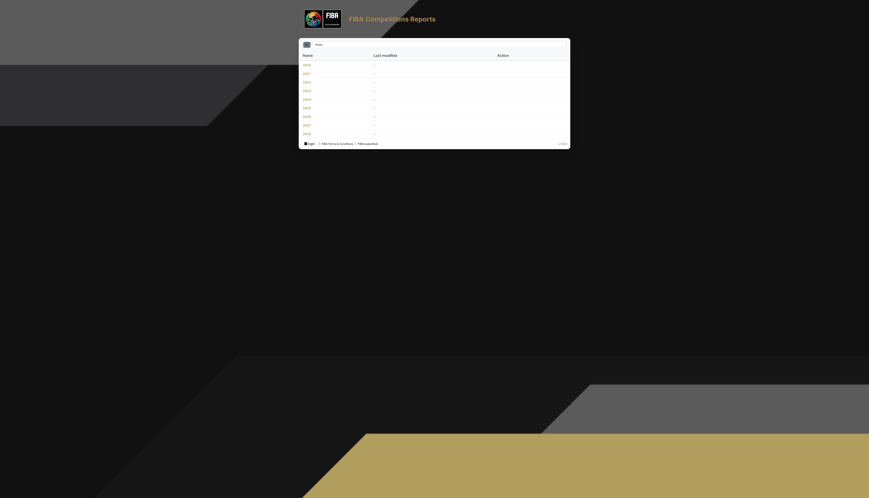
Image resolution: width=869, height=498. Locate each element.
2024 (307, 99)
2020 (307, 65)
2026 (307, 117)
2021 (306, 74)
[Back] (306, 45)
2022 (307, 82)
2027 (307, 125)
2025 (307, 108)
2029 (307, 134)
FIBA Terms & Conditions (337, 144)
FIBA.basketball (368, 144)
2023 (307, 91)
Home (318, 44)
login (311, 144)
